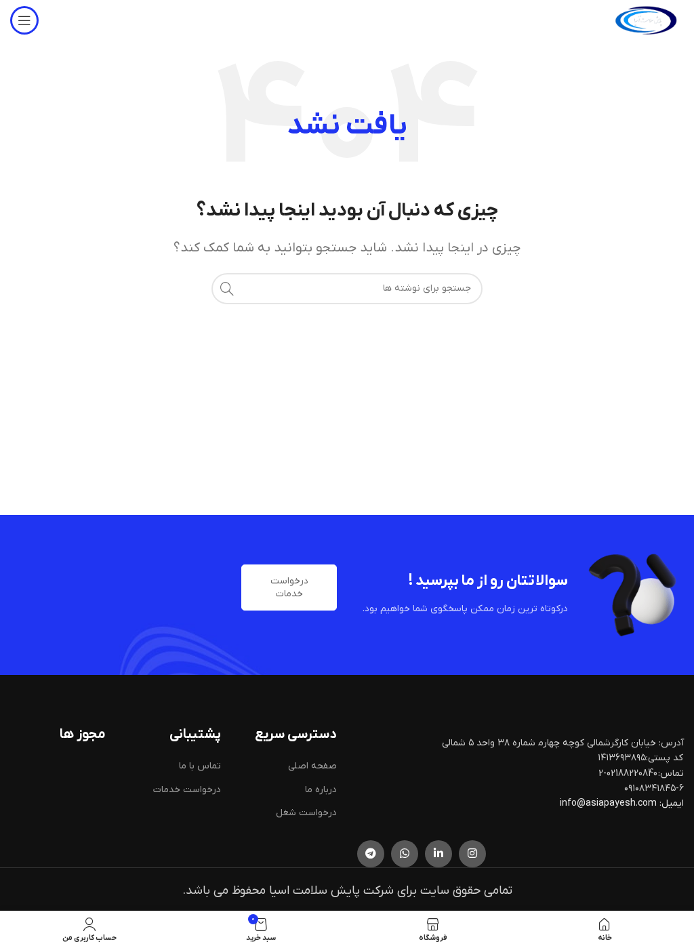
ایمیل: (671, 803)
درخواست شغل (306, 812)
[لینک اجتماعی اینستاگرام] (472, 853)
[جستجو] (227, 288)
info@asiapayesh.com (609, 803)
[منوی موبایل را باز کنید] (24, 20)
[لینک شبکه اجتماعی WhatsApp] (404, 853)
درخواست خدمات (289, 587)
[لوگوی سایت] (646, 20)
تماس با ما (200, 766)
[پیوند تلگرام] (370, 853)
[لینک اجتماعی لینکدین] (438, 853)
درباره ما (321, 789)
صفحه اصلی (312, 766)
